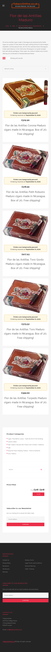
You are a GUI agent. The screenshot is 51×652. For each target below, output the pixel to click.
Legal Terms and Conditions (33, 563)
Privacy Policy (6, 563)
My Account (6, 569)
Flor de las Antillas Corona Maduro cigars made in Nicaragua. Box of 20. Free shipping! (25, 129)
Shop (13, 26)
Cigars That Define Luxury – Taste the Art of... (30, 26)
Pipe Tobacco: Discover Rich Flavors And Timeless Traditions (26, 445)
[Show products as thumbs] (4, 58)
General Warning (30, 566)
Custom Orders (12, 442)
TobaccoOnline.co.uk (9, 641)
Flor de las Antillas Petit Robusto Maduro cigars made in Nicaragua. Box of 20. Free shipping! (25, 196)
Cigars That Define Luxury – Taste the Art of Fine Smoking (25, 439)
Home (7, 26)
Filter (38, 494)
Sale (9, 448)
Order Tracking (29, 569)
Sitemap (5, 572)
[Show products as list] (8, 58)
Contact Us (6, 560)
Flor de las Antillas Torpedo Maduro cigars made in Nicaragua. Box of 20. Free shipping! (25, 402)
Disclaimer (6, 566)
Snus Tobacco (12, 454)
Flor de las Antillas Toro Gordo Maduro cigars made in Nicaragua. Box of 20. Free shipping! (25, 264)
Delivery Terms (29, 560)
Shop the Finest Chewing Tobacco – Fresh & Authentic (24, 451)
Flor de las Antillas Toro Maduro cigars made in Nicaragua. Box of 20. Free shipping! (25, 333)
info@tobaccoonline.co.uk (14, 630)
